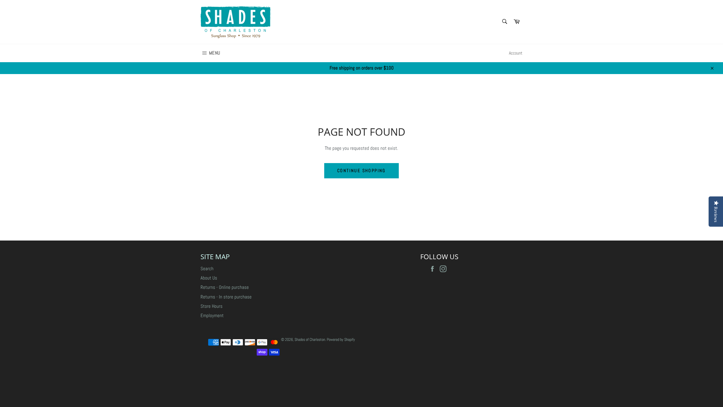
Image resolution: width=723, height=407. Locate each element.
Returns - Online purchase (225, 287)
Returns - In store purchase (226, 297)
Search (207, 268)
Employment (212, 315)
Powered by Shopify (341, 339)
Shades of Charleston (310, 339)
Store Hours (212, 306)
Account (515, 53)
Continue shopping (361, 171)
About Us (209, 278)
